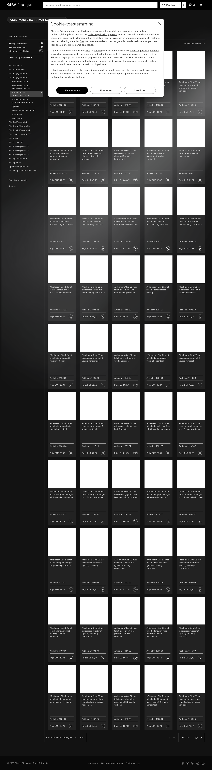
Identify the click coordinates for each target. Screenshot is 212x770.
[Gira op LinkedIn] (192, 763)
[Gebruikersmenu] (201, 5)
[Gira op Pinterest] (203, 763)
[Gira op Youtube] (187, 763)
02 (188, 737)
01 (183, 737)
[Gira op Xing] (198, 763)
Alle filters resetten (18, 36)
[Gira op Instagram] (182, 763)
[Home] (19, 5)
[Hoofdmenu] (34, 5)
